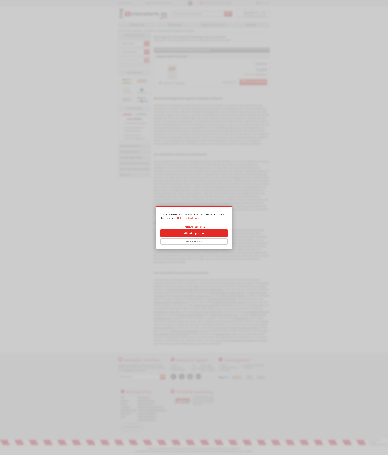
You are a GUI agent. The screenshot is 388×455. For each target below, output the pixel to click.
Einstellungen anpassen (194, 226)
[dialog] (194, 227)
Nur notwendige (194, 241)
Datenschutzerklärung (188, 217)
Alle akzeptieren (194, 233)
